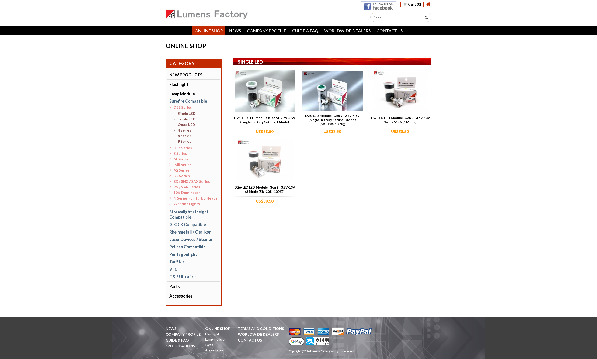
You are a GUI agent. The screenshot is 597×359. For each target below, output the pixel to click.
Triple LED (187, 119)
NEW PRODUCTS (185, 74)
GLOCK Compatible (187, 224)
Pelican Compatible (187, 246)
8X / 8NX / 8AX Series (192, 181)
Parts (174, 286)
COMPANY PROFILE (266, 30)
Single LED (187, 113)
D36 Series (183, 148)
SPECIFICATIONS (180, 346)
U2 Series (182, 175)
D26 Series (183, 107)
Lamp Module (182, 93)
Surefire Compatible (188, 101)
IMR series (182, 164)
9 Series (184, 141)
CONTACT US (390, 30)
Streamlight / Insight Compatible (188, 214)
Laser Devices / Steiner (190, 239)
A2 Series (182, 170)
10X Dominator (187, 192)
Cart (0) (414, 4)
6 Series (184, 135)
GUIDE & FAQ (305, 30)
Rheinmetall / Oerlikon (190, 231)
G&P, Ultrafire (182, 276)
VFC (173, 269)
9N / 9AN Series (187, 187)
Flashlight (178, 84)
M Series (181, 159)
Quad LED (186, 124)
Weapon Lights (187, 203)
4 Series (184, 130)
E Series (180, 153)
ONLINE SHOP (209, 30)
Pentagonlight (183, 254)
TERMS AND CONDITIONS (261, 328)
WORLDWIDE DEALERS (347, 30)
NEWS (235, 30)
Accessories (181, 295)
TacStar (176, 261)
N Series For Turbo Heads (196, 198)
